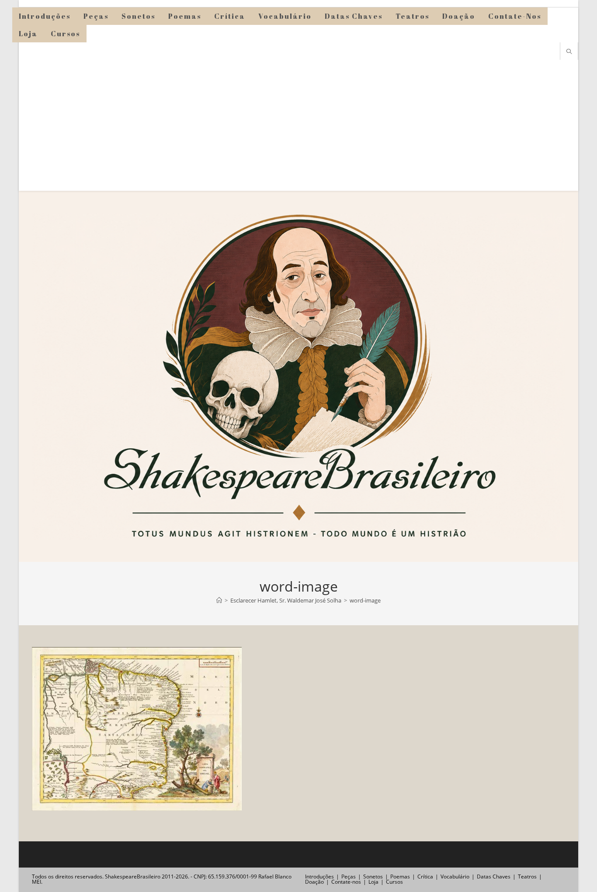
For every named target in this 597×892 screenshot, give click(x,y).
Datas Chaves (493, 876)
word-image (365, 600)
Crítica (425, 876)
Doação (314, 881)
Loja (373, 881)
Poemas (400, 876)
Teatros (527, 876)
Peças (348, 876)
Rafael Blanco (275, 876)
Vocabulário (455, 876)
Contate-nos (346, 881)
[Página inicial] (219, 600)
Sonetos (373, 876)
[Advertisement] (298, 125)
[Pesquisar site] (569, 52)
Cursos (394, 881)
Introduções (319, 876)
